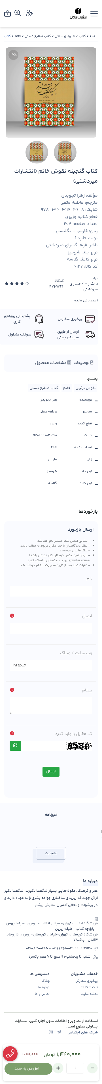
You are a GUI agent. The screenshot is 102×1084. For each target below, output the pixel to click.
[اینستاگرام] (50, 1032)
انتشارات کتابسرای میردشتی (84, 287)
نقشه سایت (89, 994)
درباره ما (44, 987)
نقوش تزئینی (85, 388)
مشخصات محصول (51, 363)
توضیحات (82, 363)
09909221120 (82, 948)
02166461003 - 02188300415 (49, 948)
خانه (92, 36)
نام (89, 579)
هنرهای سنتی (65, 36)
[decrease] (92, 1068)
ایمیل (87, 616)
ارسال (51, 771)
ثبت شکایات (89, 987)
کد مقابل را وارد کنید (73, 734)
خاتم (17, 36)
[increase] (58, 1068)
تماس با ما (42, 994)
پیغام (87, 690)
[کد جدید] (15, 746)
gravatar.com (78, 560)
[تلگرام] (59, 1032)
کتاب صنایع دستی (38, 36)
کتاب (82, 36)
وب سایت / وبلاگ (76, 653)
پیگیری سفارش (86, 981)
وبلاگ (46, 981)
